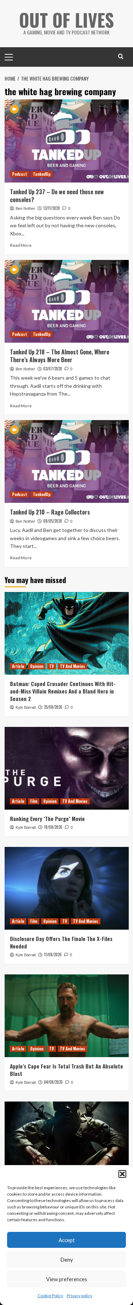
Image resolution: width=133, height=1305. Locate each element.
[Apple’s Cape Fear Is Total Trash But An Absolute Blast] (67, 1015)
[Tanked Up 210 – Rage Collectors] (67, 461)
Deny (66, 1259)
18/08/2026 (53, 827)
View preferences (66, 1279)
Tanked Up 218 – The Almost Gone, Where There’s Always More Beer (59, 356)
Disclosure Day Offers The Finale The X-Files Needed (61, 942)
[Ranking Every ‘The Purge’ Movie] (67, 768)
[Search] (120, 56)
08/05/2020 (52, 521)
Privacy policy (79, 1295)
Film (33, 801)
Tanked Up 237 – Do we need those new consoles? (57, 195)
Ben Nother (25, 208)
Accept (67, 1240)
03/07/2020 (52, 368)
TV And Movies (72, 666)
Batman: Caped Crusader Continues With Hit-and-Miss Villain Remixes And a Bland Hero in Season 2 (63, 691)
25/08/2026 (53, 707)
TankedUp (41, 174)
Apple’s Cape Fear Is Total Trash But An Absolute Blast (66, 1069)
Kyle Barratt (26, 707)
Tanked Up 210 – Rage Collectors (50, 512)
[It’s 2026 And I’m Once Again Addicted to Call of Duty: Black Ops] (67, 1143)
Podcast (19, 174)
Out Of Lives (66, 19)
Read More (21, 245)
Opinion (36, 666)
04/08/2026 (53, 1082)
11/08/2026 (53, 954)
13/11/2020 (51, 208)
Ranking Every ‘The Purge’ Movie (47, 818)
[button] (122, 1174)
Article (18, 666)
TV (51, 666)
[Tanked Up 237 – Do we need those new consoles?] (67, 140)
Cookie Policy (50, 1295)
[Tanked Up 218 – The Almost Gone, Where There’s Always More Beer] (67, 301)
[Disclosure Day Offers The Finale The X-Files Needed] (67, 888)
